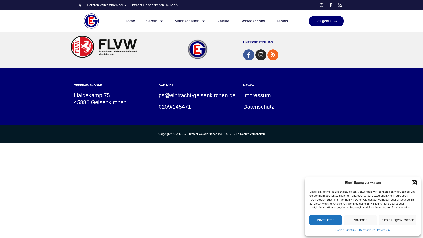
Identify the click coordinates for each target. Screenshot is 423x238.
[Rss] (272, 54)
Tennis (282, 21)
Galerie (223, 21)
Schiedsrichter (252, 21)
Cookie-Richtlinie (346, 230)
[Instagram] (260, 54)
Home (129, 21)
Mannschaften (186, 21)
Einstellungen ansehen (397, 220)
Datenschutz (367, 230)
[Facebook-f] (248, 54)
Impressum (383, 230)
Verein (151, 21)
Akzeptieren (325, 220)
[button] (414, 182)
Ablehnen (360, 220)
